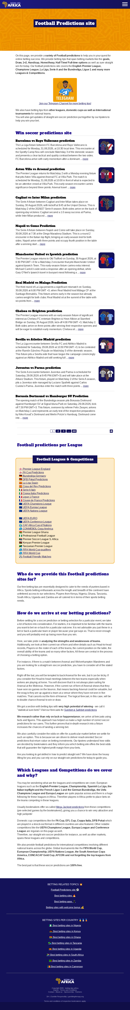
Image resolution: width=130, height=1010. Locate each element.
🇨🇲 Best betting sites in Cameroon (65, 966)
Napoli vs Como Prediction (35, 226)
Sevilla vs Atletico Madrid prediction (43, 339)
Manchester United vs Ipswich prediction (47, 254)
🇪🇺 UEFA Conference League (35, 521)
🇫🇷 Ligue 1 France (29, 496)
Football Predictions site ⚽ (65, 889)
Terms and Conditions (68, 990)
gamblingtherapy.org (76, 996)
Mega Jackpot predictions (70, 807)
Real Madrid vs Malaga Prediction (41, 283)
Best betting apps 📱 (65, 901)
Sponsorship (69, 992)
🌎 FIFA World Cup (29, 553)
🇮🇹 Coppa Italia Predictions (34, 493)
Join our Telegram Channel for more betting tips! (65, 103)
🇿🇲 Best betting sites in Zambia (65, 960)
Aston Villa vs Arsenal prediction (40, 169)
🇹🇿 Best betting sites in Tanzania (65, 943)
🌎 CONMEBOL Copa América (36, 528)
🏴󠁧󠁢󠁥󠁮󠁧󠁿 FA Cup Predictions (31, 472)
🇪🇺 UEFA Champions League (35, 503)
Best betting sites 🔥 (65, 895)
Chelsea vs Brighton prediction (39, 311)
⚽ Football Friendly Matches (35, 556)
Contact (51, 992)
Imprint (55, 990)
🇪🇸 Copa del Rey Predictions (35, 486)
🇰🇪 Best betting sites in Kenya (65, 931)
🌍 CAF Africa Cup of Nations (35, 525)
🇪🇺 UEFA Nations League (33, 510)
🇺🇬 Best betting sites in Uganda (65, 949)
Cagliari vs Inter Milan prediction (41, 197)
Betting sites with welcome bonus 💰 (65, 907)
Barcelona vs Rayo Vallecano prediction (45, 141)
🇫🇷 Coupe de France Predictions (37, 500)
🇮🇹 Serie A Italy (27, 490)
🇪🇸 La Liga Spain (28, 483)
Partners (78, 992)
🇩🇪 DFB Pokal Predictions (33, 479)
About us (59, 992)
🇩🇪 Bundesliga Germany (32, 476)
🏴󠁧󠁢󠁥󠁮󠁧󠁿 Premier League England (34, 469)
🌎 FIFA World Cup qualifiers (35, 549)
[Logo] (11, 4)
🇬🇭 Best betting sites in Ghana (65, 937)
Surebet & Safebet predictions (80, 710)
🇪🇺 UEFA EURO (28, 518)
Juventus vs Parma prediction (38, 368)
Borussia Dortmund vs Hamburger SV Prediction (52, 396)
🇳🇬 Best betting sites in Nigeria (65, 925)
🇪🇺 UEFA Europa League (33, 507)
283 (74, 431)
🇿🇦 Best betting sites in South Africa (65, 954)
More (85, 159)
